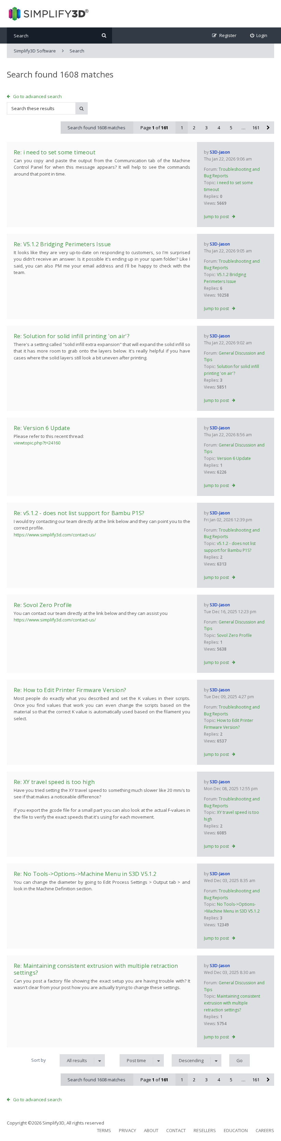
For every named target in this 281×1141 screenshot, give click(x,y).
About (151, 1130)
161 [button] (255, 127)
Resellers (205, 1130)
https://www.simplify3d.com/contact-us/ (55, 535)
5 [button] (231, 127)
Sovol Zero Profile (234, 635)
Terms (104, 1130)
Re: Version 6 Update (42, 428)
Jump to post (216, 216)
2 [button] (194, 127)
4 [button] (219, 127)
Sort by (38, 1060)
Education (236, 1130)
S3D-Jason (220, 152)
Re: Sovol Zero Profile (43, 605)
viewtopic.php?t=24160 (37, 443)
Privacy (127, 1130)
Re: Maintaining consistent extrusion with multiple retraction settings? (96, 969)
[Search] (104, 35)
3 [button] (206, 127)
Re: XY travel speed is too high (54, 782)
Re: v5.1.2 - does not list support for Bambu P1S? (79, 513)
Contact (176, 1130)
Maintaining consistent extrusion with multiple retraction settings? (232, 1003)
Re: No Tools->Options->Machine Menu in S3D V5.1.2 (85, 874)
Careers (265, 1130)
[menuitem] (258, 35)
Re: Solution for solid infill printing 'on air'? (72, 336)
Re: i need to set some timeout (54, 152)
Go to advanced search (37, 96)
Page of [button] (154, 127)
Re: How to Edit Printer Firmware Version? (70, 690)
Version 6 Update (234, 458)
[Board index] (48, 14)
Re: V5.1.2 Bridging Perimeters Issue (62, 244)
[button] (268, 127)
